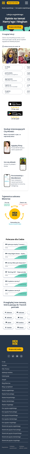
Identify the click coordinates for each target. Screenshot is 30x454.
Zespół (4, 380)
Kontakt (4, 365)
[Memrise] (3, 3)
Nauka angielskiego (8, 8)
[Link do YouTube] (17, 356)
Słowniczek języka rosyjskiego (11, 440)
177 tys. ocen (15, 109)
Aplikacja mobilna (7, 372)
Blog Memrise (6, 383)
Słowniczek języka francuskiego (11, 430)
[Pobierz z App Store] (15, 104)
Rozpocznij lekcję (15, 27)
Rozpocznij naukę (13, 2)
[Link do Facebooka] (9, 356)
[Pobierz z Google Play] (15, 113)
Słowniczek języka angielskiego (11, 426)
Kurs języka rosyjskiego (9, 422)
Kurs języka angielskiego (23, 8)
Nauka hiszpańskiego (8, 397)
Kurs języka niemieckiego (9, 419)
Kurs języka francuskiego (9, 412)
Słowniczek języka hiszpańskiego (12, 433)
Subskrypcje (5, 376)
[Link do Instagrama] (21, 356)
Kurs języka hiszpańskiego (10, 415)
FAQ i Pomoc (5, 369)
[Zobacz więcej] (26, 3)
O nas (3, 362)
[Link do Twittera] (13, 356)
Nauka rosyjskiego (7, 405)
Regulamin (5, 447)
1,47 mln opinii (15, 118)
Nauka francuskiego (8, 394)
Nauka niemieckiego (8, 401)
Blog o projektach (7, 387)
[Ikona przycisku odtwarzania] (10, 55)
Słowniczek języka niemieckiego (11, 437)
